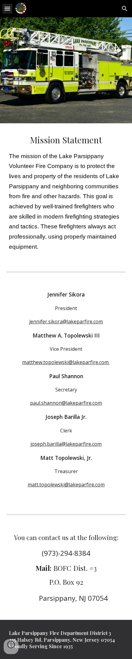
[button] (7, 8)
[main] (66, 192)
